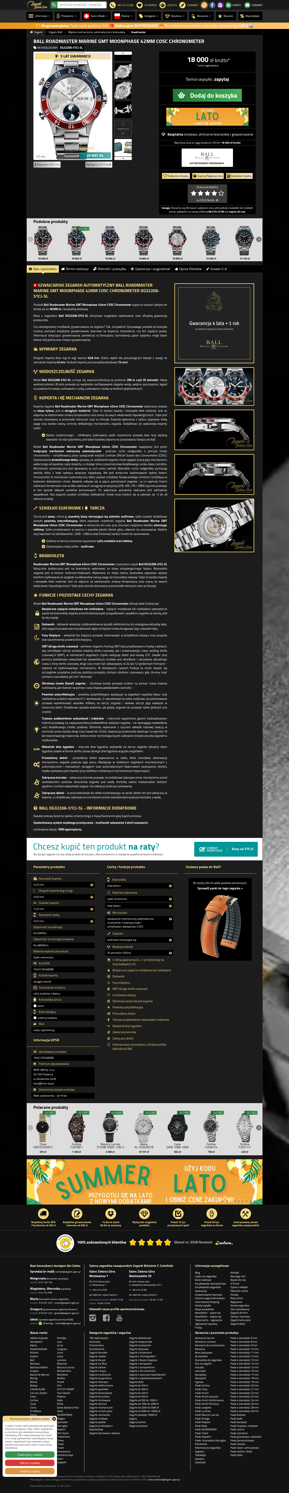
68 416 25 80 (100, 1290)
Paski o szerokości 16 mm (244, 1370)
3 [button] (230, 1201)
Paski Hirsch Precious (207, 1403)
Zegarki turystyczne (140, 1345)
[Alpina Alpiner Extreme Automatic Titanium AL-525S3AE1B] (144, 1127)
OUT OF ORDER (65, 1389)
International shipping (207, 1302)
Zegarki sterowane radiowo (104, 1433)
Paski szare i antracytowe (244, 1447)
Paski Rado (201, 1425)
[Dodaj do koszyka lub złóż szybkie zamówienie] (207, 95)
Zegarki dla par (97, 1360)
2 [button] (226, 1201)
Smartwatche (96, 1349)
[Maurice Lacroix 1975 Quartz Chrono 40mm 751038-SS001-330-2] (110, 1127)
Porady (234, 1294)
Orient (60, 1382)
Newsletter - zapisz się (208, 1312)
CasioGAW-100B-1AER (178, 1145)
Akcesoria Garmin (204, 1338)
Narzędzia (200, 1374)
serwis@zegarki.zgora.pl (66, 1303)
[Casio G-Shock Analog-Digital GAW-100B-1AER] (177, 1127)
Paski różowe (237, 1444)
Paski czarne (237, 1429)
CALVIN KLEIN (37, 1389)
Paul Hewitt (63, 1393)
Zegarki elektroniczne (101, 1385)
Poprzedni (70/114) (48, 164)
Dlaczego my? (238, 1276)
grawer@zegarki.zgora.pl (66, 1313)
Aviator (34, 1356)
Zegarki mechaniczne (101, 1407)
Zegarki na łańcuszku (100, 1411)
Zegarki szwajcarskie (140, 1341)
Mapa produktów (204, 1309)
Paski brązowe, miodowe (244, 1425)
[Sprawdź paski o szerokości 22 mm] (220, 924)
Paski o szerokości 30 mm (244, 1411)
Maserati (62, 1363)
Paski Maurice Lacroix (207, 1414)
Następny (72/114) (97, 164)
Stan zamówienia (239, 1309)
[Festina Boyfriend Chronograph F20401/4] (211, 1127)
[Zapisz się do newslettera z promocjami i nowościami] (204, 5)
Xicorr (60, 1458)
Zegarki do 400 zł (138, 1393)
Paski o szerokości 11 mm (244, 1352)
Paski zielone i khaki (241, 1451)
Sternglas (62, 1425)
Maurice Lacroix (66, 1367)
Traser (60, 1447)
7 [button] (246, 1201)
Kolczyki (199, 1367)
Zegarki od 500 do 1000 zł (143, 1400)
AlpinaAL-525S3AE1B (143, 1145)
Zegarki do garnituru (100, 1378)
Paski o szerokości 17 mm (244, 1374)
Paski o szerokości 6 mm (243, 1338)
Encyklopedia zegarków (208, 1287)
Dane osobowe (203, 1279)
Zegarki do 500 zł (138, 1396)
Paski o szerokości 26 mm (244, 1403)
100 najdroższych (98, 1338)
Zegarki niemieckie (99, 1414)
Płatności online (239, 1290)
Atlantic (34, 1352)
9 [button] (254, 1201)
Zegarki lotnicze (98, 1403)
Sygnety (199, 1451)
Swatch (61, 1429)
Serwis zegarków (239, 1305)
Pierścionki (201, 1444)
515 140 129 (45, 1282)
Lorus (60, 1352)
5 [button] (238, 1201)
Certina (34, 1400)
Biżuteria (200, 1349)
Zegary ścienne (137, 1422)
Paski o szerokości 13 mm (244, 1360)
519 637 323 (45, 1303)
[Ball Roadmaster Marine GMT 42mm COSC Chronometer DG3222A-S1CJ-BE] (110, 241)
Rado (60, 1400)
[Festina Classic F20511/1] (244, 1127)
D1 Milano (35, 1411)
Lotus (60, 1356)
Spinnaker (62, 1422)
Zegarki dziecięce (98, 1382)
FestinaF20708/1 (77, 1145)
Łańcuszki (200, 1370)
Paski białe (236, 1418)
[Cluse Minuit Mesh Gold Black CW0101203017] (43, 1127)
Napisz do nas (238, 1279)
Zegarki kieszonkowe (100, 1393)
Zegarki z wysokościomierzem (145, 1378)
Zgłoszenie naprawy (206, 1323)
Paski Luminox (203, 1411)
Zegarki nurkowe (98, 1418)
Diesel (33, 1414)
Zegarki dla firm (239, 1312)
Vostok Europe (65, 1455)
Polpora (61, 1396)
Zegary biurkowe (138, 1425)
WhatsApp (47, 1323)
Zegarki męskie (97, 1356)
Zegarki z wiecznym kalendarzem (147, 1374)
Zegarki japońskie (99, 1389)
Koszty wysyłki (203, 1305)
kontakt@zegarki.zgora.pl (68, 1271)
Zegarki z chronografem (142, 1356)
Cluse (33, 1403)
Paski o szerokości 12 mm (244, 1356)
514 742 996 (45, 1292)
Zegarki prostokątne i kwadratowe (101, 1427)
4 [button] (234, 1201)
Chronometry (96, 1345)
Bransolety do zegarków (208, 1360)
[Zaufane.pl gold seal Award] (65, 1243)
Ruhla (60, 1403)
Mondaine (62, 1374)
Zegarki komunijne (240, 1320)
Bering (33, 1378)
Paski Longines (203, 1407)
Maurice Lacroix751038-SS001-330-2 (110, 1145)
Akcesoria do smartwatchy (210, 1345)
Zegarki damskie (98, 1352)
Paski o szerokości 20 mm (244, 1385)
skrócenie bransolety (214, 134)
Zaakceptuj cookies (29, 1455)
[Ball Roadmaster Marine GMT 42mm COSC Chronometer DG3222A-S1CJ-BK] (144, 241)
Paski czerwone (239, 1433)
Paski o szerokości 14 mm (244, 1363)
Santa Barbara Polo (68, 1407)
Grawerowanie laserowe (208, 1294)
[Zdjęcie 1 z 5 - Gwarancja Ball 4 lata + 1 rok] (214, 323)
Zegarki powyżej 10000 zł (143, 1414)
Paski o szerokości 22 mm (244, 1393)
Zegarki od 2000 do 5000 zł (144, 1407)
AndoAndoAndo (38, 1349)
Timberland (63, 1436)
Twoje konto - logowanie (208, 1320)
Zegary (133, 1418)
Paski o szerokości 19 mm (244, 1382)
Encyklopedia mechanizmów (210, 1283)
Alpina (33, 1345)
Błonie (33, 1382)
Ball (32, 1360)
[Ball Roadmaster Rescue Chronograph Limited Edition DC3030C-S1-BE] (211, 241)
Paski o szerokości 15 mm (244, 1367)
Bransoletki (201, 1356)
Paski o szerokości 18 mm (244, 1378)
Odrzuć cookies (30, 1463)
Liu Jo (60, 1345)
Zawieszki (200, 1462)
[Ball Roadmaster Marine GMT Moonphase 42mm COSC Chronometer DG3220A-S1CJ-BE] (76, 241)
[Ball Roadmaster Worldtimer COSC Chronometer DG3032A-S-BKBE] (244, 241)
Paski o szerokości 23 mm (244, 1396)
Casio (33, 1396)
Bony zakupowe (203, 1352)
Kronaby (61, 1338)
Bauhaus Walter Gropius (39, 1369)
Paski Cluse (201, 1389)
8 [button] (250, 1201)
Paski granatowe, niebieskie (245, 1436)
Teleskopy (200, 1455)
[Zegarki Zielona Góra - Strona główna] (37, 4)
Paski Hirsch (202, 1393)
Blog (197, 1272)
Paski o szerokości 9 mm (243, 1345)
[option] (144, 1184)
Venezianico (63, 1451)
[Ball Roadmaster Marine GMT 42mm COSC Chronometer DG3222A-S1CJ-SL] (177, 241)
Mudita (61, 1378)
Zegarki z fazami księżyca (143, 1360)
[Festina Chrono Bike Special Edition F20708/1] (76, 1127)
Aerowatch (36, 1341)
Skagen (61, 1418)
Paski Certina (202, 1385)
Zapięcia (199, 1458)
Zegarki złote (136, 1382)
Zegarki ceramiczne (100, 1374)
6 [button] (242, 1201)
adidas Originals (39, 1338)
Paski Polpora (202, 1422)
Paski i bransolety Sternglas (210, 1440)
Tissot (60, 1444)
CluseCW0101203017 (43, 1145)
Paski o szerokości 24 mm (244, 1400)
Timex (60, 1440)
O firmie (234, 1283)
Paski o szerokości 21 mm (244, 1389)
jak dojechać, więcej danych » (103, 1294)
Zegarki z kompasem (140, 1363)
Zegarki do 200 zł (138, 1385)
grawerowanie (242, 134)
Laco (59, 1341)
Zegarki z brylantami (140, 1352)
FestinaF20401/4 (211, 1145)
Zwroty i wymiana (240, 1316)
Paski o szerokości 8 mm (243, 1341)
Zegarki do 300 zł (138, 1389)
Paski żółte (236, 1455)
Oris (59, 1385)
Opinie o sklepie (239, 1287)
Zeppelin (61, 1462)
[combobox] (82, 5)
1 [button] (223, 1201)
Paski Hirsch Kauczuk (206, 1396)
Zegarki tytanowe (139, 1349)
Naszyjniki (200, 1378)
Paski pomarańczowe (242, 1440)
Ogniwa (199, 1382)
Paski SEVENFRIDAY (206, 1429)
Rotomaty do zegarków (208, 1447)
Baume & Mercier (40, 1374)
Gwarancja (201, 1290)
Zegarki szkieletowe (140, 1338)
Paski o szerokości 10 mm (244, 1349)
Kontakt (234, 1272)
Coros (33, 1407)
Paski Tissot (201, 1433)
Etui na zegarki (203, 1363)
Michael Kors (64, 1370)
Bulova (34, 1385)
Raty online (236, 1298)
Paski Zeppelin (203, 1436)
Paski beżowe (238, 1414)
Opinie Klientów (190, 269)
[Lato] (144, 1184)
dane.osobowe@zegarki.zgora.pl (164, 1479)
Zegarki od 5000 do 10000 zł (144, 1411)
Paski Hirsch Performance (209, 1400)
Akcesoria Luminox (205, 1341)
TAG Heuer (63, 1433)
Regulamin (236, 1302)
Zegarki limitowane (99, 1400)
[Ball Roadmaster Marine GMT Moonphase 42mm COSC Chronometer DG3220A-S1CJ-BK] (43, 241)
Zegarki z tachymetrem (142, 1367)
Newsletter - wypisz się (208, 1316)
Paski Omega (202, 1418)
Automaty (94, 1341)
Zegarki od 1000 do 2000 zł (144, 1403)
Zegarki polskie (97, 1422)
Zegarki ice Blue (98, 1363)
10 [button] (258, 1201)
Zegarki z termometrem (142, 1370)
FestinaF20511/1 (245, 1145)
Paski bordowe (238, 1422)
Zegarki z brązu (97, 1370)
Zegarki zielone (97, 1367)
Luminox (61, 1360)
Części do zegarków (206, 1276)
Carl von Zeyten (38, 1393)
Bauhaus (35, 1363)
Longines (62, 1349)
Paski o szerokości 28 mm (244, 1407)
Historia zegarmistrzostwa (210, 1298)
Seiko (60, 1411)
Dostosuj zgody (30, 1471)
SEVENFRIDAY (64, 1414)
